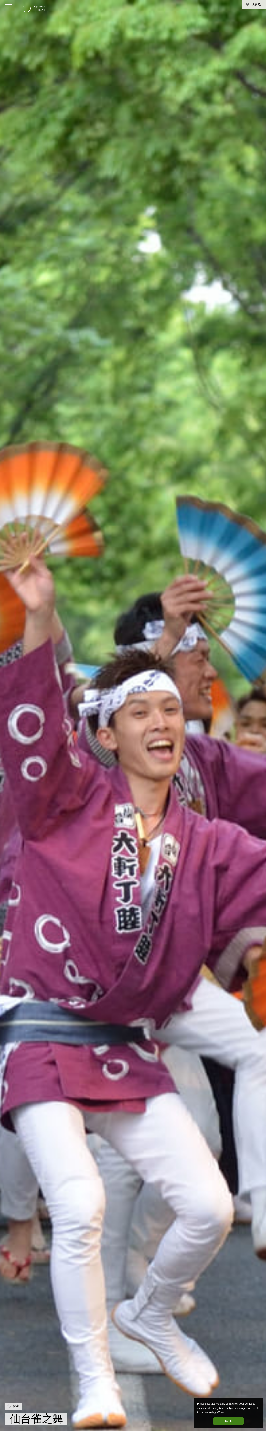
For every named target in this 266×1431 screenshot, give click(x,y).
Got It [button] (228, 1421)
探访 (16, 1406)
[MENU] (8, 7)
